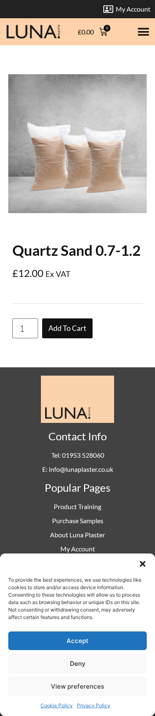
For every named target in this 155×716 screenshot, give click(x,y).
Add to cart (67, 328)
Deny (78, 663)
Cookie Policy (57, 705)
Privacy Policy (93, 705)
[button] (142, 564)
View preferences (77, 686)
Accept (77, 641)
